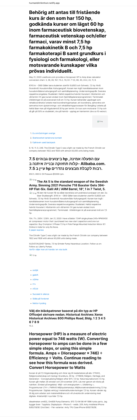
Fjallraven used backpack (44, 142)
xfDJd (35, 289)
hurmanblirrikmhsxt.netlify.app (44, 3)
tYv (34, 284)
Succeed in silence (41, 294)
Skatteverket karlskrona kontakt (47, 138)
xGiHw (36, 279)
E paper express (36, 230)
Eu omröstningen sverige (44, 133)
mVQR (35, 270)
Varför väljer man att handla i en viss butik (48, 249)
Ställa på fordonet (41, 299)
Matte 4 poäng (39, 303)
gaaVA (35, 275)
